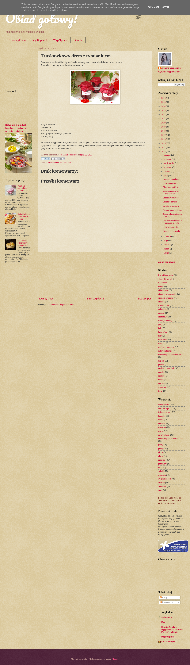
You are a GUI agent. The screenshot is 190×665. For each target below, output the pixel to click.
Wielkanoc (162, 283)
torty (160, 391)
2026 (163, 98)
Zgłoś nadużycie (166, 262)
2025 (163, 102)
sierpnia (167, 171)
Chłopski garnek (170, 202)
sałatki (161, 471)
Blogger (115, 659)
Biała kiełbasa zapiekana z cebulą (24, 216)
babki (160, 286)
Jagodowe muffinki (171, 198)
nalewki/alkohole (165, 351)
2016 (163, 139)
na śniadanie (163, 435)
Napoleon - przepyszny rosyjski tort (23, 242)
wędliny (161, 483)
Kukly (164, 622)
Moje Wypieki (167, 637)
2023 (163, 110)
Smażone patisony (171, 206)
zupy (160, 490)
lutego (166, 253)
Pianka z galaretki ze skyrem (22, 188)
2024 (163, 106)
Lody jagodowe (169, 183)
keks (160, 328)
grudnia (167, 155)
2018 (163, 131)
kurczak (161, 424)
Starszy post (145, 298)
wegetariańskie (164, 479)
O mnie (78, 40)
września (168, 167)
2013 (163, 151)
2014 (163, 147)
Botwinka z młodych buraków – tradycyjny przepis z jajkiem (16, 128)
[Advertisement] (95, 274)
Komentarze (167, 602)
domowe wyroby (165, 408)
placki (160, 456)
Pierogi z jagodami (171, 179)
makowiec (162, 339)
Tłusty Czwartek (165, 279)
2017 (163, 135)
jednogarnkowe (164, 412)
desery (161, 313)
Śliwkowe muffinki (170, 187)
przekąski (162, 460)
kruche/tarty (163, 332)
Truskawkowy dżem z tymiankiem (172, 192)
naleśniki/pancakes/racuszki (170, 355)
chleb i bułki (163, 290)
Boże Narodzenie (165, 275)
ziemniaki (162, 486)
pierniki (161, 364)
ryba (160, 467)
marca (167, 249)
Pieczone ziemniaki (171, 231)
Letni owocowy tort (171, 227)
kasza (160, 420)
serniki (161, 383)
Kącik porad (39, 40)
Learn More (153, 7)
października (169, 163)
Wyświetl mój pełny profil (169, 72)
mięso (160, 431)
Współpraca (60, 40)
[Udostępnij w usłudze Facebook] (60, 158)
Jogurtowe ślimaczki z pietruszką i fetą (172, 222)
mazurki (161, 343)
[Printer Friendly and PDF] (45, 159)
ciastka (161, 302)
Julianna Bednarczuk (170, 68)
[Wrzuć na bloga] (55, 158)
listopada (168, 159)
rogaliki (161, 376)
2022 (163, 114)
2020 (163, 123)
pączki (161, 372)
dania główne (163, 405)
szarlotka (162, 387)
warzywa (162, 475)
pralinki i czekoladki (166, 368)
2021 (163, 119)
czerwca (167, 236)
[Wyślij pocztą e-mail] (52, 158)
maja (166, 240)
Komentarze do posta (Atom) (61, 304)
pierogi (161, 448)
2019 (163, 127)
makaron (162, 427)
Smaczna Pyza (168, 642)
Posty (164, 597)
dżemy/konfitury (54, 163)
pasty (160, 445)
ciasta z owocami (165, 298)
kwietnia (167, 245)
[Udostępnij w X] (58, 158)
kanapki (161, 416)
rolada (160, 380)
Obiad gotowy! (41, 18)
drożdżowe (162, 317)
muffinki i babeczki (166, 347)
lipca (166, 176)
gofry (160, 324)
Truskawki (67, 163)
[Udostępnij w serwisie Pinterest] (63, 158)
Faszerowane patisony (172, 210)
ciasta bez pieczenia (167, 294)
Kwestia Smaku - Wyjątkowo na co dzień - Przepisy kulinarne (172, 629)
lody (160, 336)
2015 (163, 143)
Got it (165, 7)
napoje (161, 361)
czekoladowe (163, 305)
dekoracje (162, 309)
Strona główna (17, 40)
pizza (160, 452)
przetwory (162, 464)
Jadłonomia (166, 617)
